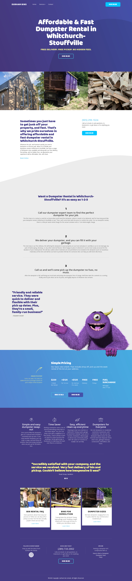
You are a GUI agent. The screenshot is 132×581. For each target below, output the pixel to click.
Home (34, 4)
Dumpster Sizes (101, 555)
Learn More (35, 523)
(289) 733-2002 (35, 378)
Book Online (113, 4)
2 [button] (67, 478)
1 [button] (65, 478)
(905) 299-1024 (90, 120)
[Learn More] (35, 497)
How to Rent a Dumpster (101, 553)
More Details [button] (59, 395)
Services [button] (41, 4)
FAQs (100, 557)
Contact (50, 4)
